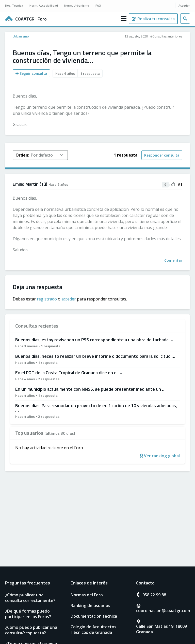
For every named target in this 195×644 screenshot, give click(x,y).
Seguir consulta (33, 73)
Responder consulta (162, 155)
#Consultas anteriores (166, 36)
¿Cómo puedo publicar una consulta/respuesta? (31, 630)
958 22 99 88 (154, 595)
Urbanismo (21, 36)
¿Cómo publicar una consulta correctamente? (30, 597)
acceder (68, 299)
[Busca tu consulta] (185, 18)
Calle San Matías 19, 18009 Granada (161, 629)
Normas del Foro (87, 595)
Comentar (173, 260)
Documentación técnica (94, 616)
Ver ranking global (161, 456)
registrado (47, 299)
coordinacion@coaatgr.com (163, 610)
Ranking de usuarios (90, 605)
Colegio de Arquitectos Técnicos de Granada (93, 629)
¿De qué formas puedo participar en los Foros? (28, 613)
